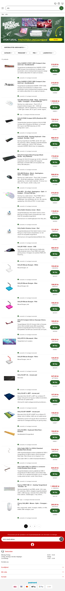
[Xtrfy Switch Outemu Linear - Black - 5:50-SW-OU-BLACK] (9, 213)
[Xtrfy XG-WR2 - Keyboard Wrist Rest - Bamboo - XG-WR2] (9, 433)
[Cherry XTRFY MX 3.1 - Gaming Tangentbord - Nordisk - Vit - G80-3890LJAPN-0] (9, 488)
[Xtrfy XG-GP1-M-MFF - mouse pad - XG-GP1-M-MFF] (9, 415)
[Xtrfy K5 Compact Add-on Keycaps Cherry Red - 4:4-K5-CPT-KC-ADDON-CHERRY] (9, 323)
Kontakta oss (5, 562)
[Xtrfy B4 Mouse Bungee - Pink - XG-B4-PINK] (9, 305)
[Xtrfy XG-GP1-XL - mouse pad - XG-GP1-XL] (9, 378)
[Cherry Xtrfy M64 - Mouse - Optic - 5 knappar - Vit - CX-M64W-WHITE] (9, 506)
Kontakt (3, 577)
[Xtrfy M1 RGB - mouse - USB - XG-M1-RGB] (9, 250)
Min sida (4, 572)
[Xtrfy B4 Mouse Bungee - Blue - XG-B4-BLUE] (9, 286)
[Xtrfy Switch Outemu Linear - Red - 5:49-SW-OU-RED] (9, 231)
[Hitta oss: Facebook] (32, 544)
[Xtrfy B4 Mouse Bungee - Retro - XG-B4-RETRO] (9, 360)
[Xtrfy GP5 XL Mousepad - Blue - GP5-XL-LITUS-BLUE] (9, 341)
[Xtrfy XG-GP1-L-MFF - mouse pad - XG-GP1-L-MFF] (9, 396)
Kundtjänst (4, 567)
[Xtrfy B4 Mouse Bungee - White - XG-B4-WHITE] (9, 268)
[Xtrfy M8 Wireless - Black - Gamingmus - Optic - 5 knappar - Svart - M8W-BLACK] (9, 176)
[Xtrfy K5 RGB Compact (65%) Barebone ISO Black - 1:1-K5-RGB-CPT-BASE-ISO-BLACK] (9, 121)
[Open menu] (3, 8)
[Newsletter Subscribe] (61, 539)
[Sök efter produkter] (61, 8)
